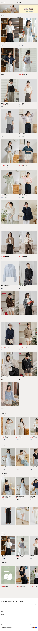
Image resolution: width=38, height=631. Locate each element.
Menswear (2, 615)
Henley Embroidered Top (33, 496)
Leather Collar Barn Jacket (22, 346)
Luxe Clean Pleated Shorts (19, 525)
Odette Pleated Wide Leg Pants (5, 525)
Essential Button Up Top (4, 42)
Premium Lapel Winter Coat (23, 224)
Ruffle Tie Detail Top (32, 436)
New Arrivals (2, 611)
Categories (2, 618)
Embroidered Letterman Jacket (5, 346)
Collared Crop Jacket (22, 376)
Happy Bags (2, 614)
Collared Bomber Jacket (22, 285)
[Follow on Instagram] (1, 624)
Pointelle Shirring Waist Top (5, 436)
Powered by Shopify (9, 627)
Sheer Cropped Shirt (22, 133)
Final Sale (2, 617)
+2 (25, 136)
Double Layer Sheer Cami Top (5, 103)
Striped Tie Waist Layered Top (5, 466)
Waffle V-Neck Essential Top (33, 466)
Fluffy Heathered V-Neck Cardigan (5, 285)
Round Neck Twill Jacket (4, 255)
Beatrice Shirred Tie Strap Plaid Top (6, 496)
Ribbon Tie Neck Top (18, 436)
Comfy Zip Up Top (21, 103)
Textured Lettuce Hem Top (19, 466)
